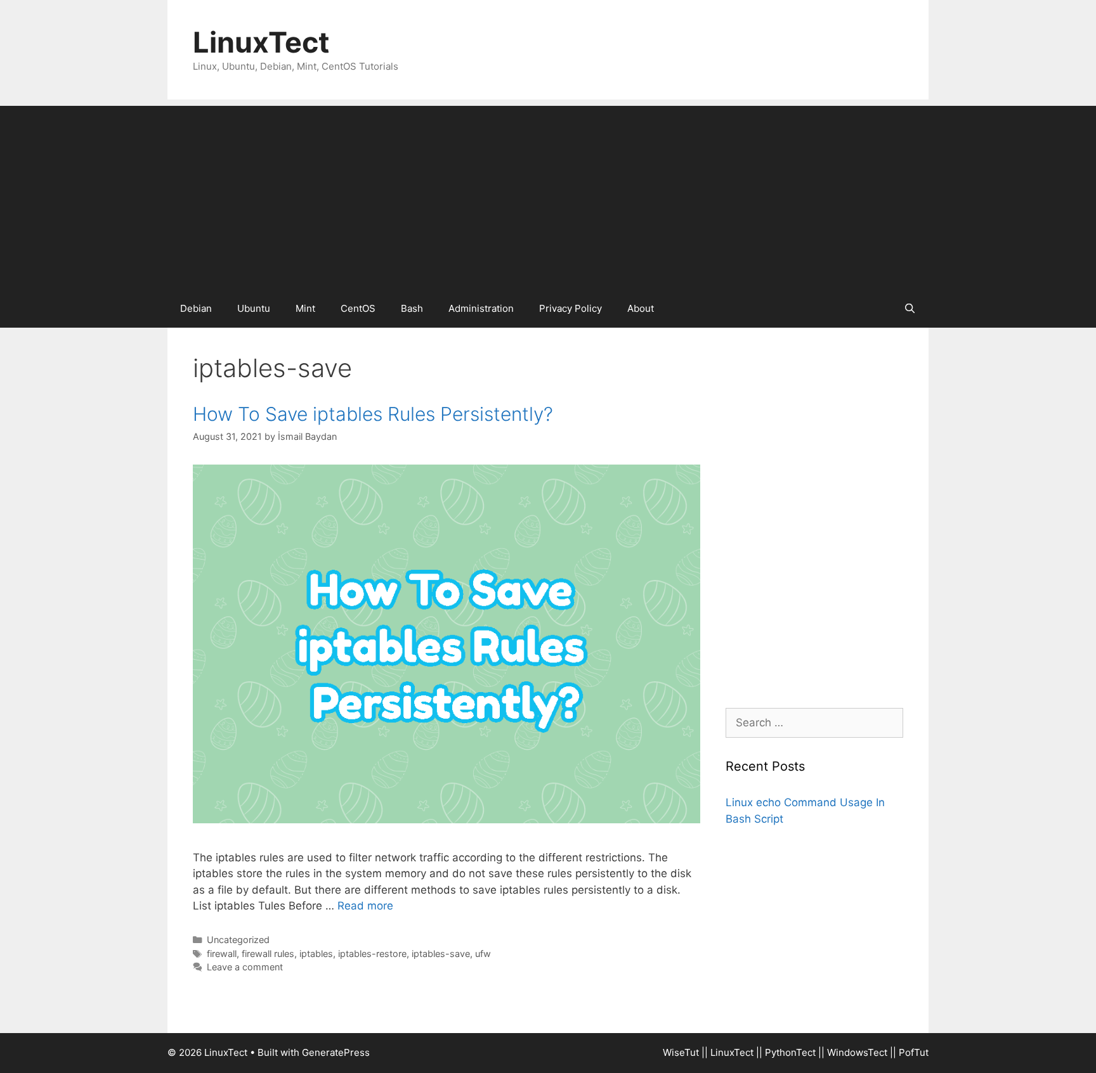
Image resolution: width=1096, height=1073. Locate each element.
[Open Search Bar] (910, 309)
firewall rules (268, 953)
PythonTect (790, 1052)
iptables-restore (372, 953)
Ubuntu (253, 308)
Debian (196, 308)
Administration (481, 308)
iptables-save (441, 953)
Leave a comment (245, 966)
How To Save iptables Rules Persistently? (373, 413)
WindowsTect (857, 1052)
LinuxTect (261, 42)
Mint (305, 308)
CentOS (358, 308)
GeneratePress (336, 1052)
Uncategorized (238, 939)
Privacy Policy (570, 308)
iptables (316, 953)
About (640, 308)
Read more (365, 905)
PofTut (914, 1052)
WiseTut (681, 1052)
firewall (222, 953)
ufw (483, 953)
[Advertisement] (548, 194)
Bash (412, 308)
